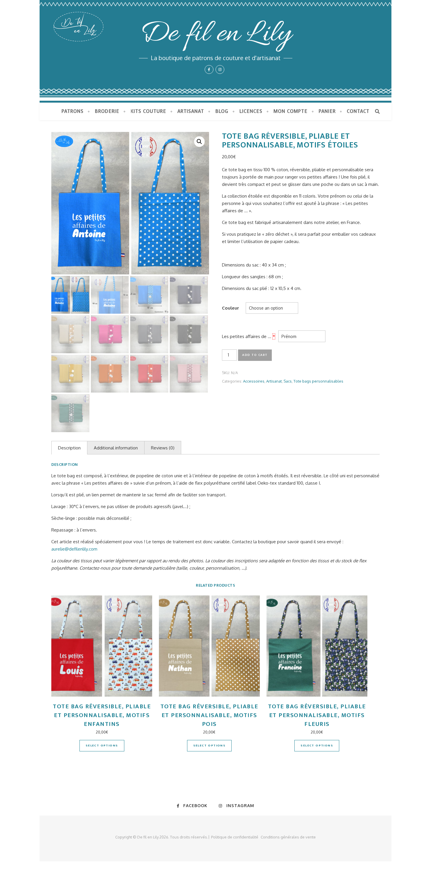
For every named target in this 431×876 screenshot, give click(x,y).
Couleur (230, 308)
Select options (102, 745)
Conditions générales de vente (288, 837)
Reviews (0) (162, 448)
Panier (327, 111)
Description (69, 448)
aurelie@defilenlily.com (74, 549)
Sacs (288, 381)
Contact (358, 111)
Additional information (116, 448)
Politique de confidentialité (234, 837)
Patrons (73, 111)
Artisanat (190, 111)
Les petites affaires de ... (246, 336)
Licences (251, 111)
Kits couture (148, 111)
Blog (221, 111)
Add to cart (255, 355)
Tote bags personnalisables (318, 381)
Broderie (107, 111)
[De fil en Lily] (215, 51)
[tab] (69, 447)
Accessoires (253, 381)
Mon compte (291, 111)
